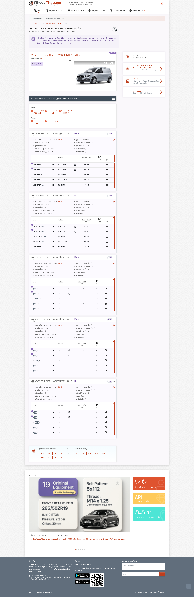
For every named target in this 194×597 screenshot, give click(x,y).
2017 (103, 453)
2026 (42, 453)
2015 (42, 457)
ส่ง (162, 574)
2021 (76, 453)
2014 (48, 457)
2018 (96, 453)
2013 (55, 457)
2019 (89, 453)
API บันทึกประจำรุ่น (140, 592)
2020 (82, 453)
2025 (48, 453)
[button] (97, 18)
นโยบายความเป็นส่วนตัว (156, 592)
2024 (55, 453)
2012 (62, 457)
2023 (62, 453)
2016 (110, 453)
